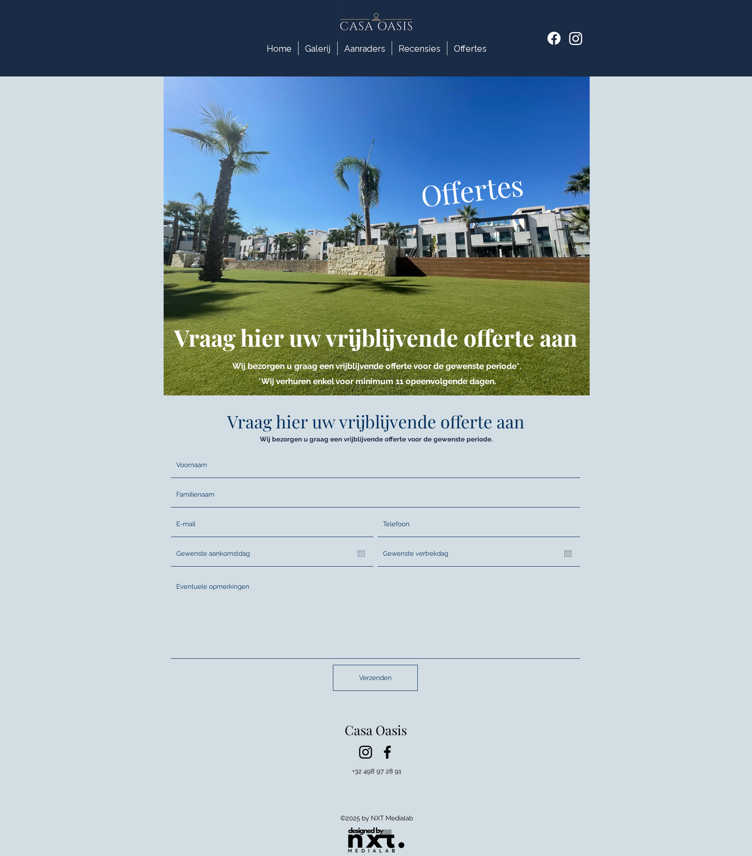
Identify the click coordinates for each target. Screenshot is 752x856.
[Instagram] (575, 38)
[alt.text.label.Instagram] (365, 752)
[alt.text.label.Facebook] (387, 752)
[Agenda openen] (361, 553)
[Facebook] (554, 38)
